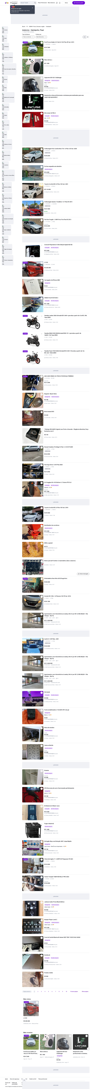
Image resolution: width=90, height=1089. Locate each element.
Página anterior (27, 991)
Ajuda (6, 1079)
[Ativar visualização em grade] (87, 37)
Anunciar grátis (79, 2)
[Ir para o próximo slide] (88, 1048)
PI (27, 26)
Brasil (23, 26)
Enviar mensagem (84, 573)
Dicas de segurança (14, 1079)
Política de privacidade (14, 1083)
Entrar (66, 2)
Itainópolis (48, 26)
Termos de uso (7, 1083)
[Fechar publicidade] (24, 1080)
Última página (85, 991)
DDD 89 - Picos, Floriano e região (37, 26)
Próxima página (74, 991)
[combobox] (28, 2)
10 (66, 991)
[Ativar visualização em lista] (84, 37)
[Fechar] (32, 7)
